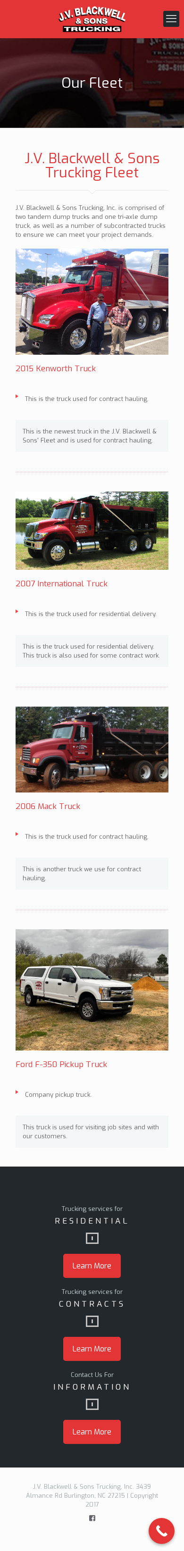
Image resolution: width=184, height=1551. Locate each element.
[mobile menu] (171, 19)
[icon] (92, 1518)
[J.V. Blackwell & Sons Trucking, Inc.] (92, 19)
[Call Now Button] (162, 1531)
